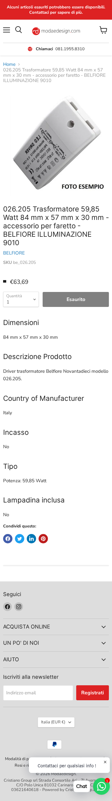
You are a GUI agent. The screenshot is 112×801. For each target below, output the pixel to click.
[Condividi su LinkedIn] (31, 538)
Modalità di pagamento (26, 759)
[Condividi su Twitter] (19, 538)
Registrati (92, 692)
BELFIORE (14, 253)
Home (9, 64)
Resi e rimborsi (28, 765)
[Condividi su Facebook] (7, 538)
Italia (53, 722)
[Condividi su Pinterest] (43, 538)
